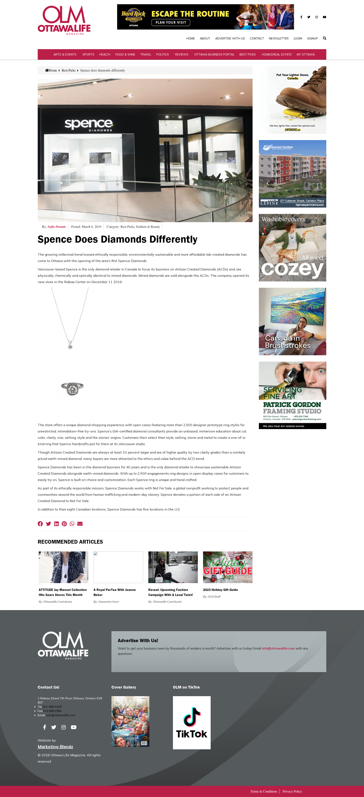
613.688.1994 (52, 711)
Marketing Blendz (55, 746)
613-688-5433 (52, 707)
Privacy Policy (292, 791)
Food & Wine (125, 54)
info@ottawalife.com (278, 648)
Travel (145, 54)
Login (298, 38)
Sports (88, 54)
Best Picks (248, 54)
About (205, 38)
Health (104, 54)
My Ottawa (306, 54)
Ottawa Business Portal (214, 54)
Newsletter (279, 38)
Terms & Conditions (263, 791)
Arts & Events (65, 54)
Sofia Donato (57, 226)
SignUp (312, 38)
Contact (257, 38)
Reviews (181, 54)
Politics (162, 54)
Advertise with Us (230, 38)
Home (190, 38)
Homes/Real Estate (277, 54)
